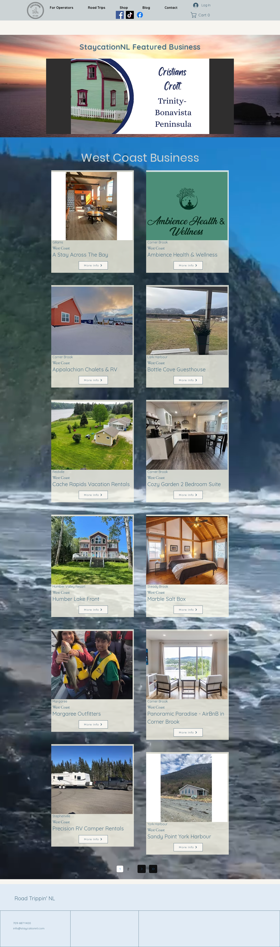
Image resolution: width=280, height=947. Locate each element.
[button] (201, 15)
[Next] (142, 869)
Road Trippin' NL (35, 898)
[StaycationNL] (120, 15)
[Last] (153, 869)
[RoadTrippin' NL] (140, 15)
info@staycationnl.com (28, 928)
